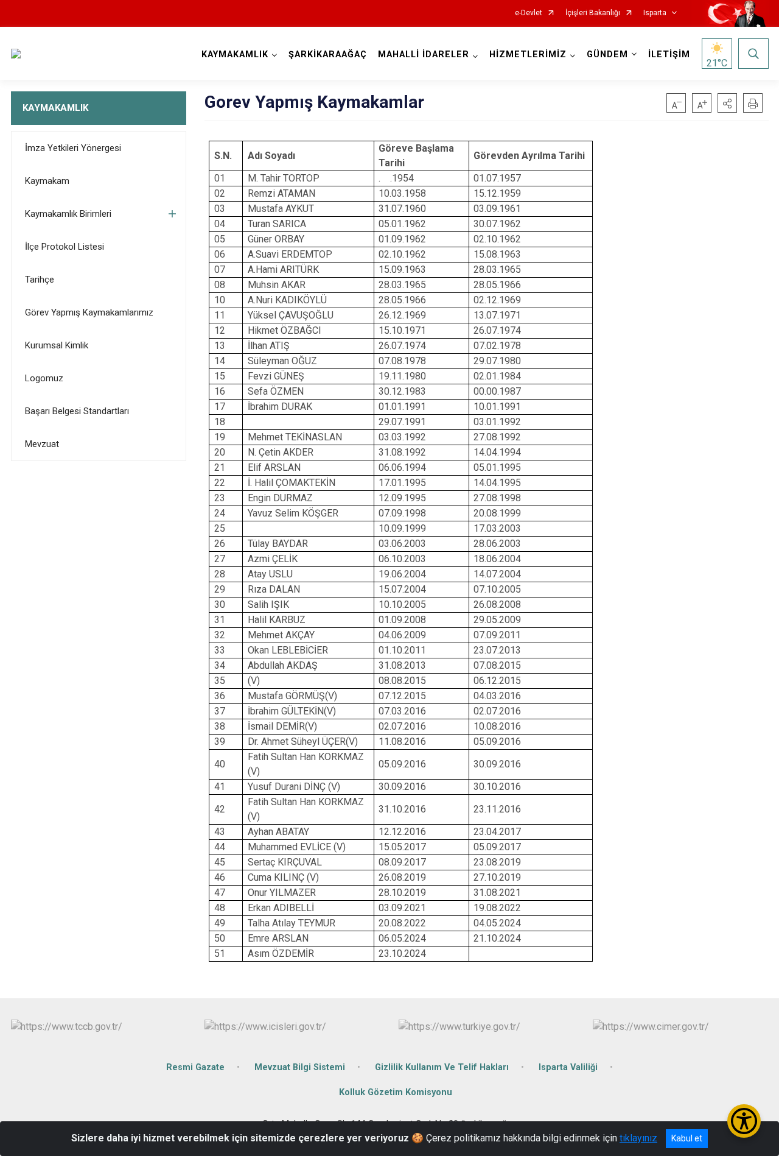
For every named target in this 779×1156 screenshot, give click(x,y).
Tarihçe (39, 279)
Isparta (654, 13)
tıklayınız (638, 1138)
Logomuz (44, 378)
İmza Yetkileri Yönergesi (73, 148)
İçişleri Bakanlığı (592, 13)
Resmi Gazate (195, 1067)
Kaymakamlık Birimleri (68, 213)
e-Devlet (528, 13)
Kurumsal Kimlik (56, 345)
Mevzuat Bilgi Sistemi (299, 1067)
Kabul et (686, 1138)
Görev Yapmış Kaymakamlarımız (89, 312)
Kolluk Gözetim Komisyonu (395, 1092)
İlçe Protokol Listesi (64, 246)
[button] (727, 103)
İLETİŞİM (669, 54)
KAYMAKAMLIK (55, 107)
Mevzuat (42, 444)
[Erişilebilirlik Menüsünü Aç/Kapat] (744, 1121)
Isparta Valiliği (568, 1067)
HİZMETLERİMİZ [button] (528, 54)
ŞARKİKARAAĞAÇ (327, 54)
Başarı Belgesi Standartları (77, 411)
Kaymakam (47, 180)
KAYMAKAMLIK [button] (234, 54)
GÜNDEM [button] (607, 54)
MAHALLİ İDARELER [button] (423, 54)
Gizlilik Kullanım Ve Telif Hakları (442, 1067)
